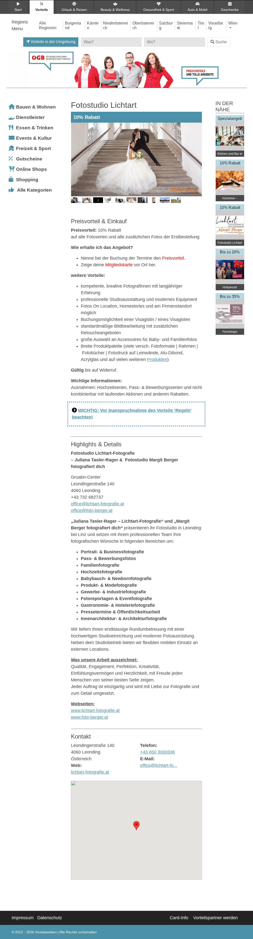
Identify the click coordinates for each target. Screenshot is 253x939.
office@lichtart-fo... (158, 765)
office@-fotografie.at (97, 503)
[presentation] (75, 167)
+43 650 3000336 (157, 752)
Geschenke (230, 10)
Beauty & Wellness (115, 10)
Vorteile (41, 10)
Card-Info (179, 917)
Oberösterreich (143, 25)
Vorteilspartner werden (215, 917)
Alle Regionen (47, 25)
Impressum (23, 917)
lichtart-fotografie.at (90, 772)
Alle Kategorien (34, 190)
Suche (221, 42)
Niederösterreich (115, 25)
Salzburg (166, 25)
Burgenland (73, 25)
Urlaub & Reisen (74, 10)
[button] (136, 825)
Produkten (157, 359)
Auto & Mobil (197, 10)
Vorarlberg (215, 25)
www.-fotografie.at (95, 710)
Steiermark (185, 25)
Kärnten (93, 25)
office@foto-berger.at (91, 510)
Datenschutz (49, 917)
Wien (232, 23)
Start (18, 10)
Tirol (201, 25)
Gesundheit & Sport (158, 10)
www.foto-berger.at (89, 717)
